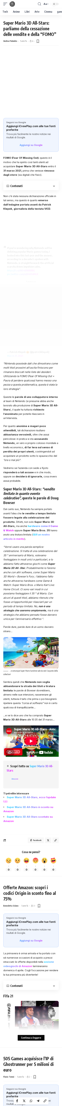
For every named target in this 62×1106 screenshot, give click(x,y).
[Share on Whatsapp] (31, 1100)
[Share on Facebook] (17, 1100)
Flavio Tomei (8, 1077)
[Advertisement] (31, 85)
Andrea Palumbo (10, 41)
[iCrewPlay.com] (12, 4)
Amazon (15, 779)
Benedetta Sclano (11, 906)
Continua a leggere (31, 1037)
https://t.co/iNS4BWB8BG (21, 270)
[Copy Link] (44, 1100)
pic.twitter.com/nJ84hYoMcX (22, 274)
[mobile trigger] (6, 4)
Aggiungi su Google (31, 145)
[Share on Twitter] (24, 1100)
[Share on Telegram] (38, 1100)
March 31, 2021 (15, 355)
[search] (39, 4)
